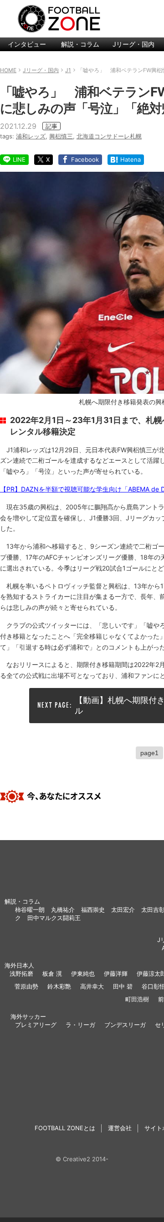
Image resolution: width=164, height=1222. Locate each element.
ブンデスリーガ (125, 1024)
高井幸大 (92, 986)
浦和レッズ (31, 136)
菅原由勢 (26, 986)
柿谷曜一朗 (30, 909)
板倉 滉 (52, 973)
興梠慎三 (61, 136)
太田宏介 (123, 909)
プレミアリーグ (35, 1024)
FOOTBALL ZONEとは (65, 1128)
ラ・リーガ (80, 1024)
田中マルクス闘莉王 (54, 917)
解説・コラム (80, 44)
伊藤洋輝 (116, 973)
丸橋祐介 (63, 909)
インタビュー (27, 44)
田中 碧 (123, 986)
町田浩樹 (137, 999)
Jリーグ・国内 (133, 44)
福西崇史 (93, 909)
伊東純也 (83, 973)
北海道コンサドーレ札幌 (109, 136)
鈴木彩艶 (59, 986)
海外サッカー (28, 1016)
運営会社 (120, 1128)
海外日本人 (19, 965)
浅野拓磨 (21, 973)
